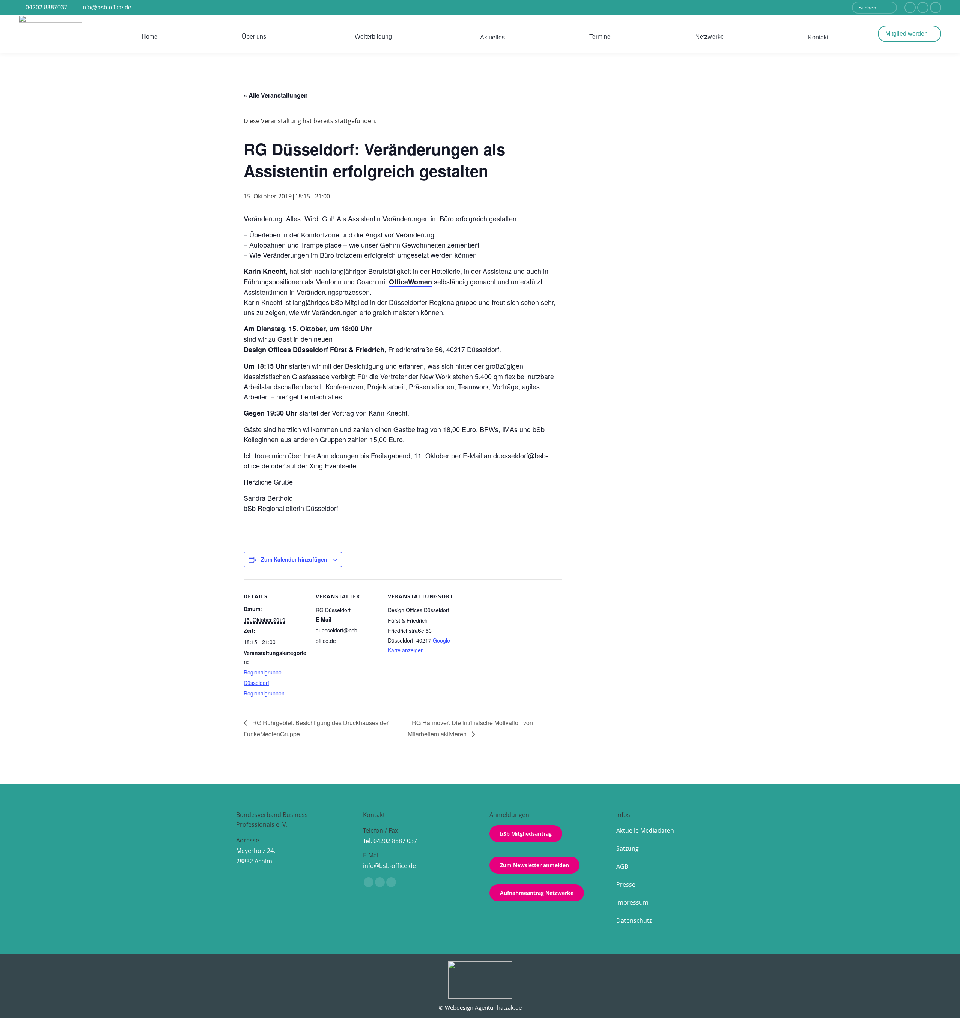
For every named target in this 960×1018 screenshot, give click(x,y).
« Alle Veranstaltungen (276, 95)
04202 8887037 (47, 7)
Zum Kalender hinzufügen (294, 559)
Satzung (627, 848)
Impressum (632, 902)
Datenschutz (634, 920)
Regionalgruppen (264, 693)
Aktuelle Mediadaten (645, 830)
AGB (622, 866)
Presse (625, 884)
